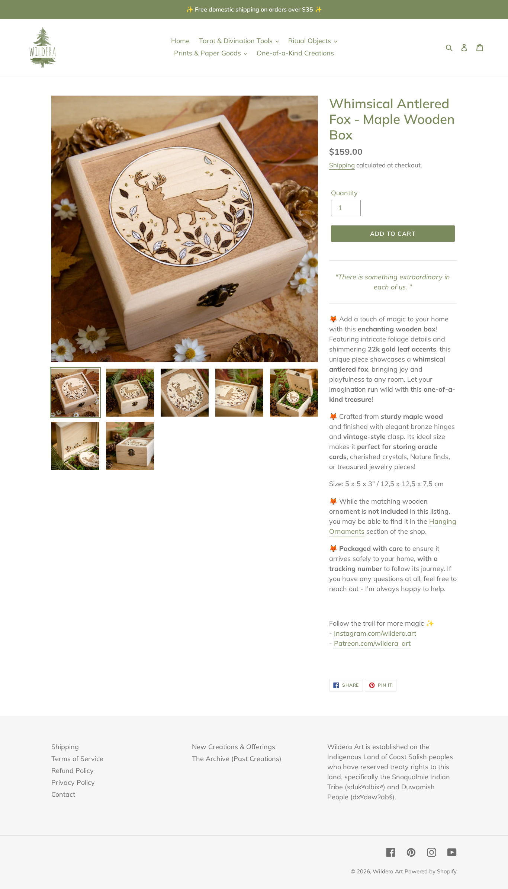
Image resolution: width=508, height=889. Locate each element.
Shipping (342, 165)
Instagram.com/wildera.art (375, 633)
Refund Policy (72, 770)
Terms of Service (77, 758)
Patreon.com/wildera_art (372, 643)
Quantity (344, 193)
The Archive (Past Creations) (237, 758)
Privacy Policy (73, 782)
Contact (63, 794)
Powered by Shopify (431, 871)
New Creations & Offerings (233, 746)
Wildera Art (388, 871)
